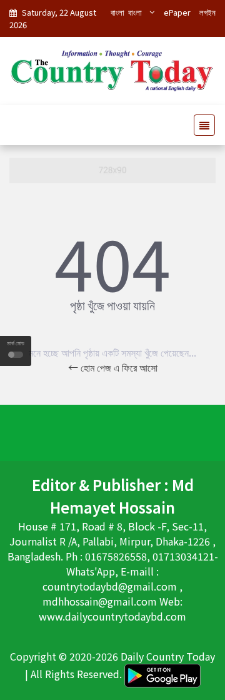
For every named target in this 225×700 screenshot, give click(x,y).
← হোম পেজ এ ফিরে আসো (113, 367)
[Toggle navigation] (201, 125)
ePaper (177, 12)
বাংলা (117, 12)
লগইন (207, 12)
